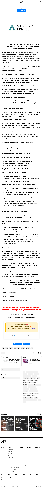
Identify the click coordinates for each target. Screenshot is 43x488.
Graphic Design (30, 380)
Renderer (23, 348)
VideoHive (35, 399)
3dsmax (27, 371)
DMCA (13, 486)
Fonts (8, 474)
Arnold (7, 348)
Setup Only (26, 343)
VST (39, 399)
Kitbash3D (25, 384)
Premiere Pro (25, 393)
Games (23, 474)
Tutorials (15, 474)
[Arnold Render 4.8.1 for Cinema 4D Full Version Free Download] (32, 361)
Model (39, 384)
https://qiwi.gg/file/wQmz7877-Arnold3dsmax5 (14, 300)
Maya (15, 348)
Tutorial (36, 397)
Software (27, 348)
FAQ (18, 314)
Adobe (36, 371)
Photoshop (31, 391)
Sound (33, 395)
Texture (31, 397)
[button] (2, 2)
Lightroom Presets (11, 457)
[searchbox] (8, 369)
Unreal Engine (25, 399)
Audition (24, 376)
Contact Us (19, 486)
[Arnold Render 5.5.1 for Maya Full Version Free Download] (11, 361)
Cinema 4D (34, 376)
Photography (25, 391)
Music (30, 474)
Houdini (24, 382)
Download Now (21, 10)
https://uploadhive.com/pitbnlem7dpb (12, 304)
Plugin (19, 348)
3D (3, 348)
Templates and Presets (28, 465)
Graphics (11, 348)
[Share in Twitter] (36, 353)
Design (24, 380)
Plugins (2, 479)
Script (24, 395)
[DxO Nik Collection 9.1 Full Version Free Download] (35, 423)
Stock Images (14, 463)
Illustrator (29, 382)
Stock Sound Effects (15, 467)
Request (5, 486)
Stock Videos (13, 465)
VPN (11, 317)
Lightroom (30, 384)
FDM (15, 317)
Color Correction (26, 378)
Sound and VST (27, 461)
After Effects (10, 449)
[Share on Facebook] (34, 353)
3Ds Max (29, 447)
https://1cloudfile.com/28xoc (9, 296)
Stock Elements (14, 461)
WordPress (3, 477)
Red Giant (31, 393)
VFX (31, 348)
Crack (38, 378)
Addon (32, 371)
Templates (3, 482)
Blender (29, 376)
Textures (13, 471)
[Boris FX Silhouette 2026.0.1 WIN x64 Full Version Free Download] (7, 423)
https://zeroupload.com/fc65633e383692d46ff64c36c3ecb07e (19, 288)
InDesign (34, 382)
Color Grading (33, 378)
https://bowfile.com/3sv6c (9, 292)
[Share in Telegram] (38, 353)
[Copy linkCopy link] (40, 353)
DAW (25, 467)
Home (2, 5)
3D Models (13, 469)
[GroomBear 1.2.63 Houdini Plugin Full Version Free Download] (21, 423)
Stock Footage (25, 397)
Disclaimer (9, 486)
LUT (2, 474)
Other (11, 477)
